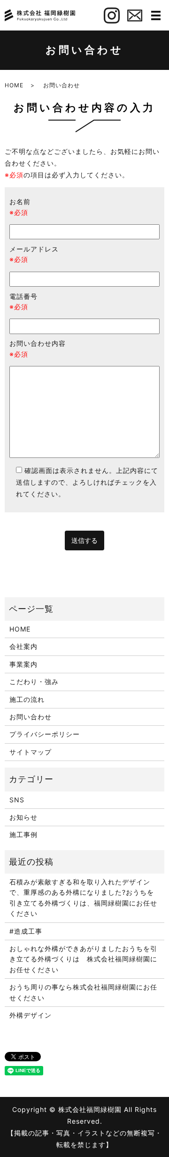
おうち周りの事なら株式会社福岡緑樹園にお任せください (83, 992)
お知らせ (23, 817)
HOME (14, 85)
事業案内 (23, 664)
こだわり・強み (34, 681)
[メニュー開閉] (156, 15)
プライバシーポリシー (44, 734)
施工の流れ (27, 699)
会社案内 (23, 646)
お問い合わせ (30, 717)
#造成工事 (25, 931)
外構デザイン (30, 1015)
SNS (16, 800)
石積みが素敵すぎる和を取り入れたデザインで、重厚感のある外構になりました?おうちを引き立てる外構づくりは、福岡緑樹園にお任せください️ (83, 897)
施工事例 (23, 834)
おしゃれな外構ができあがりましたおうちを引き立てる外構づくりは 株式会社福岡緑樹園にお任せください (83, 959)
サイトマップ (30, 752)
